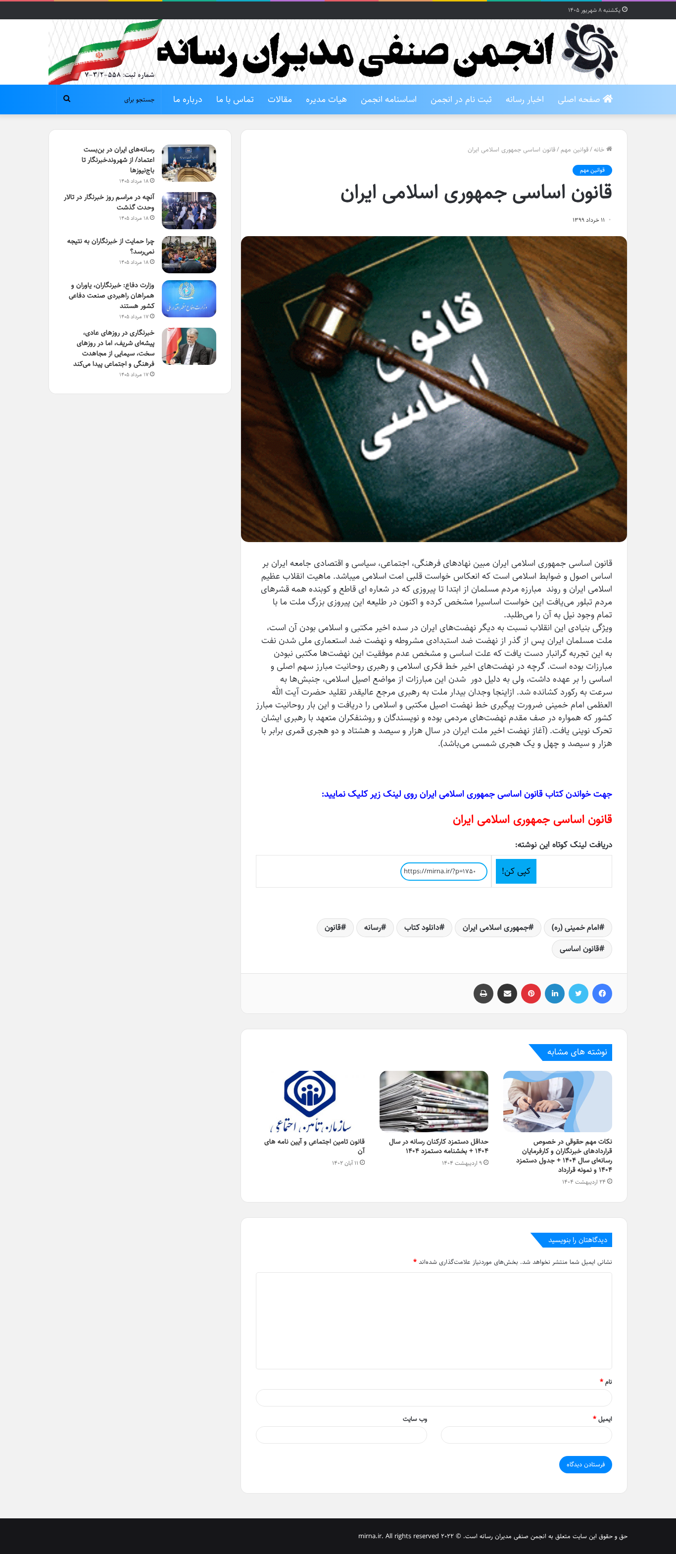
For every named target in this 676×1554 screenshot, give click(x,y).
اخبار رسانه (525, 99)
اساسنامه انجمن (389, 99)
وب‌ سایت (415, 1419)
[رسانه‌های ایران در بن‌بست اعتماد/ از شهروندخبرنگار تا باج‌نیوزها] (189, 163)
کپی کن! (516, 871)
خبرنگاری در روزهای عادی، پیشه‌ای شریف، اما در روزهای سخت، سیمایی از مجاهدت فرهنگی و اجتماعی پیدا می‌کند (113, 348)
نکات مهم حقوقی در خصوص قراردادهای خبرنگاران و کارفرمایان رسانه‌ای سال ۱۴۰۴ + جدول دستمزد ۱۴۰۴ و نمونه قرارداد (564, 1155)
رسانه (372, 927)
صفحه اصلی (580, 99)
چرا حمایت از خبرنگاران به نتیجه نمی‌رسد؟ (110, 246)
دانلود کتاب (421, 927)
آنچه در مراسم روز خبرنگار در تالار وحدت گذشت (109, 202)
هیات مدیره (326, 99)
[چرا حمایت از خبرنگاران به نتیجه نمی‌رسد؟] (189, 254)
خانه (600, 149)
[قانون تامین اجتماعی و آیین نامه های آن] (310, 1101)
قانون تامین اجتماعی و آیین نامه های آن (314, 1146)
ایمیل (602, 1419)
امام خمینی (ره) (575, 927)
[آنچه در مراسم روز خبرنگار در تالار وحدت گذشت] (189, 210)
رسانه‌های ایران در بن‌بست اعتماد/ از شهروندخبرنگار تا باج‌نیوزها (118, 160)
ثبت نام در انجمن (461, 99)
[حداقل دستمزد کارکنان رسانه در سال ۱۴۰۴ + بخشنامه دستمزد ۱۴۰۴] (434, 1101)
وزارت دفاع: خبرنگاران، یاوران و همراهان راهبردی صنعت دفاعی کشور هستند (111, 295)
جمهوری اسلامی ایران (496, 927)
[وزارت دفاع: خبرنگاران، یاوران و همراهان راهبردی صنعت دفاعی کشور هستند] (189, 298)
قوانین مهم (574, 149)
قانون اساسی (579, 949)
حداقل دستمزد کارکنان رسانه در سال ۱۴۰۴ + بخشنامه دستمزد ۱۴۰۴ (438, 1146)
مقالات (280, 99)
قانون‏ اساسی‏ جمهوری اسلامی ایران (532, 819)
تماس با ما (235, 99)
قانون (333, 927)
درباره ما (187, 99)
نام (606, 1382)
